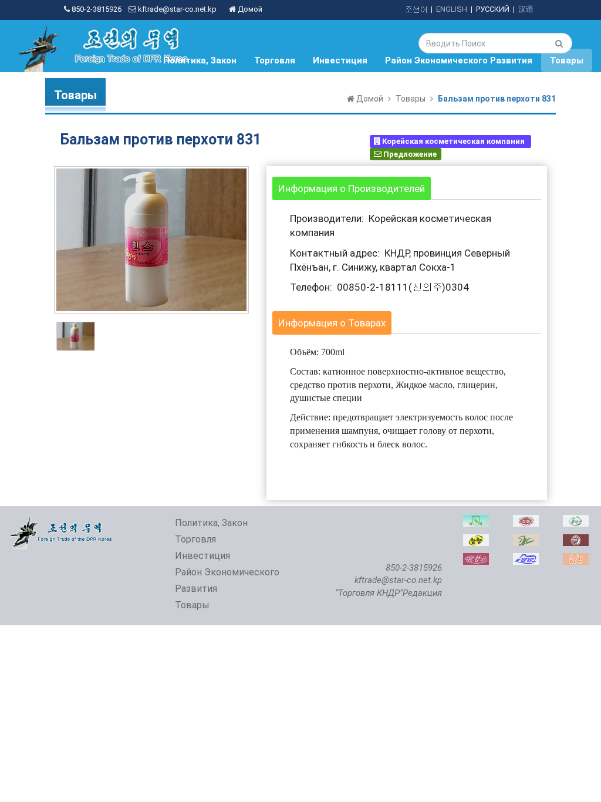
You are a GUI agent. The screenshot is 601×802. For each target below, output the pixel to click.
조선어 (415, 9)
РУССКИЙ (492, 9)
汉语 (526, 9)
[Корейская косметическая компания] (476, 559)
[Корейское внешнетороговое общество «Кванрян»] (476, 540)
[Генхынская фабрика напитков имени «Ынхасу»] (526, 521)
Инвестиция (340, 60)
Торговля (274, 60)
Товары (566, 60)
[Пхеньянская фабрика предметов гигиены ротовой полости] (476, 521)
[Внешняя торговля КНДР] (62, 521)
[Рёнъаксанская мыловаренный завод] (576, 521)
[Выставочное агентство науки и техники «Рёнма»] (526, 540)
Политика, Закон (200, 60)
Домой (249, 9)
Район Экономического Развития (458, 60)
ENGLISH (451, 9)
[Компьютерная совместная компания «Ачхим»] (576, 559)
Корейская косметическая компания (453, 141)
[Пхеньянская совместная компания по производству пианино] (526, 559)
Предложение (409, 153)
